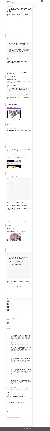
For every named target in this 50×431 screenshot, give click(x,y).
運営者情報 (30, 428)
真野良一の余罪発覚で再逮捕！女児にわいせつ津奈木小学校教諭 (20, 380)
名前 (7, 411)
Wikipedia (27, 94)
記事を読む (12, 340)
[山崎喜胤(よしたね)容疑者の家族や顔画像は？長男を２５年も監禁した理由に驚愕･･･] (8, 376)
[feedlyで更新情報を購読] (41, 1)
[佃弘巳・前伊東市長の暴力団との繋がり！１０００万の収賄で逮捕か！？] (8, 360)
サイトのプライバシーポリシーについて (23, 428)
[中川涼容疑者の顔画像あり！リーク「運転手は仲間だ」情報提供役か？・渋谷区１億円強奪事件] (8, 354)
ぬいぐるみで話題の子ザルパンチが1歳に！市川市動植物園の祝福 (20, 335)
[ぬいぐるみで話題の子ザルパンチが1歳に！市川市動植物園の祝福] (8, 337)
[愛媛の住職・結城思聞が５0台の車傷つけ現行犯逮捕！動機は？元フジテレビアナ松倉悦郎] (8, 365)
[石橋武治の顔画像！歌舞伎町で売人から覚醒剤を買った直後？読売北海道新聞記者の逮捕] (8, 343)
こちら (14, 154)
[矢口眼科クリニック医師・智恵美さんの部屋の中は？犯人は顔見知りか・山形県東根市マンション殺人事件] (8, 331)
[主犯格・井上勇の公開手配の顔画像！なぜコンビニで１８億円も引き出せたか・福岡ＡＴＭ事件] (8, 371)
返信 (30, 398)
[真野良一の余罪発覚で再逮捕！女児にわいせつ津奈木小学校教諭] (8, 382)
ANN (19, 119)
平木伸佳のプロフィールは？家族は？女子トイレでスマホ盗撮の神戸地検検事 (18, 387)
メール (8, 414)
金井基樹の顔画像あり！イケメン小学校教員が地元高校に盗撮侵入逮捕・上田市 (19, 300)
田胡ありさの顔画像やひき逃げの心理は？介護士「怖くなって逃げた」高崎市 (18, 389)
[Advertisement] (18, 26)
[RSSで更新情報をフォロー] (42, 1)
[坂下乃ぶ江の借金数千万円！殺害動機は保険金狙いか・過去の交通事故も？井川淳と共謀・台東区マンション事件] (8, 349)
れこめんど (9, 1)
